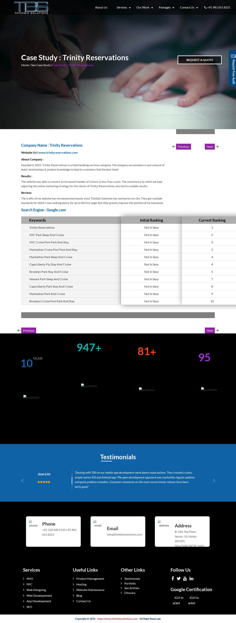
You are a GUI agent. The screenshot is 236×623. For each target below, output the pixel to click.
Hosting (81, 584)
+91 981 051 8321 (218, 7)
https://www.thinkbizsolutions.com (117, 618)
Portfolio (130, 583)
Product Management (90, 578)
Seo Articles (131, 588)
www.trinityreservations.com (58, 152)
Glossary (130, 592)
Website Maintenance (90, 590)
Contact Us (187, 7)
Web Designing (36, 590)
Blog (79, 595)
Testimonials (132, 578)
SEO (29, 606)
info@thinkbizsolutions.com (124, 534)
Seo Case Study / (41, 65)
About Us (101, 7)
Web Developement (39, 595)
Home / (26, 65)
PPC (29, 584)
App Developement (38, 601)
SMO (29, 578)
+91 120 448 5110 (53, 529)
